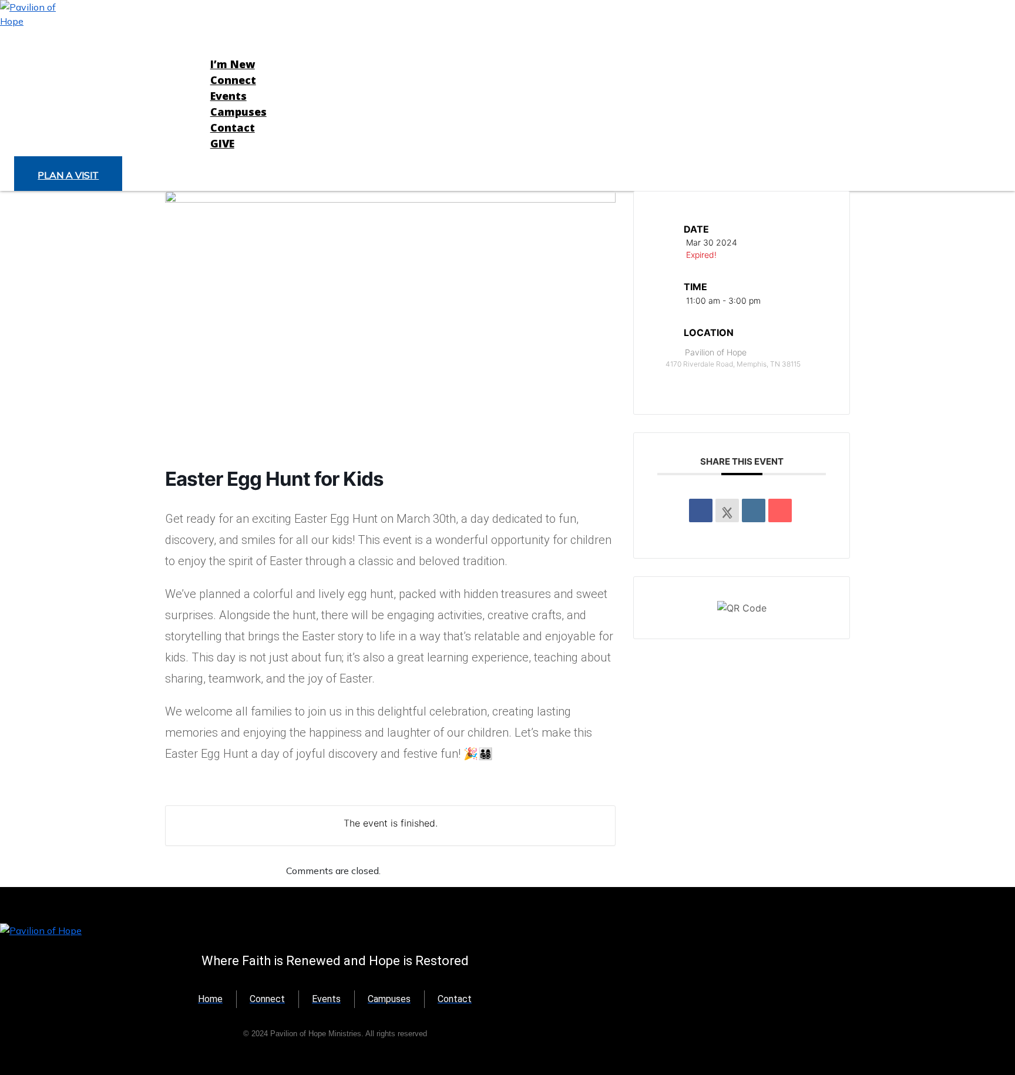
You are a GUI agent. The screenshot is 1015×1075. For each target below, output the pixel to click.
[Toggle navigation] (193, 92)
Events (228, 96)
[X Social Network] (727, 510)
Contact (232, 127)
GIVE (222, 143)
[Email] (780, 510)
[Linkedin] (753, 510)
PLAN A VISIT (68, 175)
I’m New (232, 64)
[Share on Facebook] (700, 510)
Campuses (238, 112)
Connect (233, 80)
